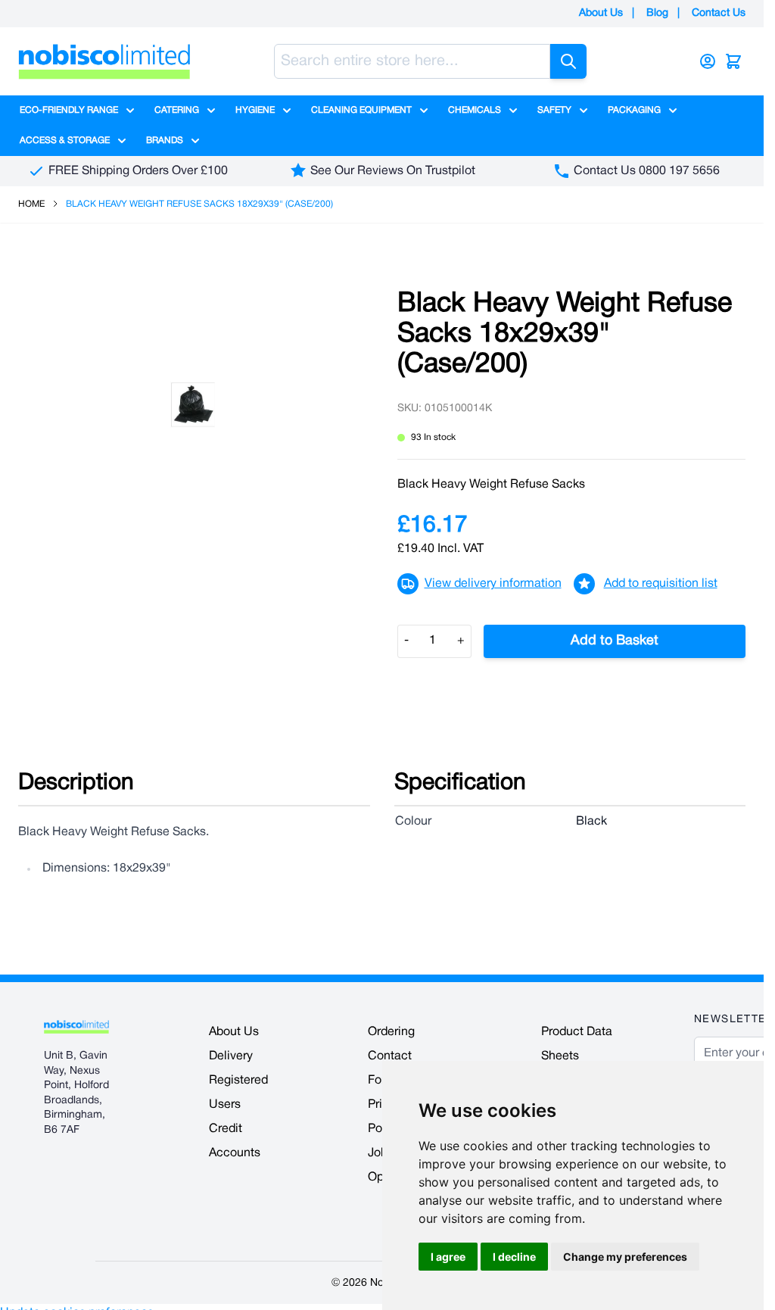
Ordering (391, 1032)
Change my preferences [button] (625, 1256)
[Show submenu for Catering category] (211, 110)
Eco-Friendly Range (69, 110)
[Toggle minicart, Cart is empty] (733, 61)
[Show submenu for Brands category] (195, 140)
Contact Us (718, 13)
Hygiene (255, 110)
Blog (657, 13)
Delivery (231, 1056)
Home (31, 204)
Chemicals (474, 110)
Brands (164, 140)
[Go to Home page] (104, 61)
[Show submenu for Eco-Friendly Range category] (130, 110)
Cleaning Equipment (361, 110)
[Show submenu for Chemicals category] (513, 110)
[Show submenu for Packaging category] (672, 110)
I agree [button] (448, 1256)
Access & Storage (65, 140)
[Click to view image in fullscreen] (192, 404)
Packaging (634, 110)
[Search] (568, 61)
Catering (176, 110)
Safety (554, 110)
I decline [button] (514, 1256)
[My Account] (708, 61)
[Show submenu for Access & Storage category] (121, 140)
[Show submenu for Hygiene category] (286, 110)
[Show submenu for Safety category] (583, 110)
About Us (601, 13)
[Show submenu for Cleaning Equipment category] (423, 110)
